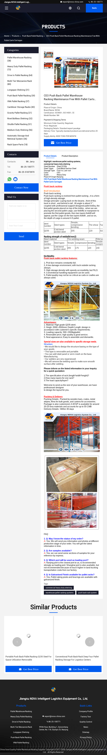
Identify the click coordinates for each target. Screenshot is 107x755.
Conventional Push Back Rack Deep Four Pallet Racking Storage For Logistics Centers (27, 658)
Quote (94, 8)
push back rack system (87, 593)
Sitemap (85, 732)
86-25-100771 (96, 2)
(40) (21, 107)
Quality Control (86, 722)
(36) (18, 137)
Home (6, 36)
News (86, 727)
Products (15, 36)
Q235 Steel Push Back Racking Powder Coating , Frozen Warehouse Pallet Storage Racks (77, 658)
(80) (19, 82)
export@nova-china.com (73, 2)
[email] (15, 179)
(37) (18, 101)
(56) (19, 130)
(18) (17, 144)
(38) (19, 59)
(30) (21, 95)
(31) (18, 90)
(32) (19, 118)
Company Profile (86, 711)
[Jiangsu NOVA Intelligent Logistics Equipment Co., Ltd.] (18, 8)
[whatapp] (9, 179)
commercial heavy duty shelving (59, 588)
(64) (19, 75)
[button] (17, 642)
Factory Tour (86, 717)
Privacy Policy (86, 737)
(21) (19, 113)
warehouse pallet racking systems (59, 593)
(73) (19, 68)
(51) (19, 124)
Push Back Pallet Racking (32, 36)
